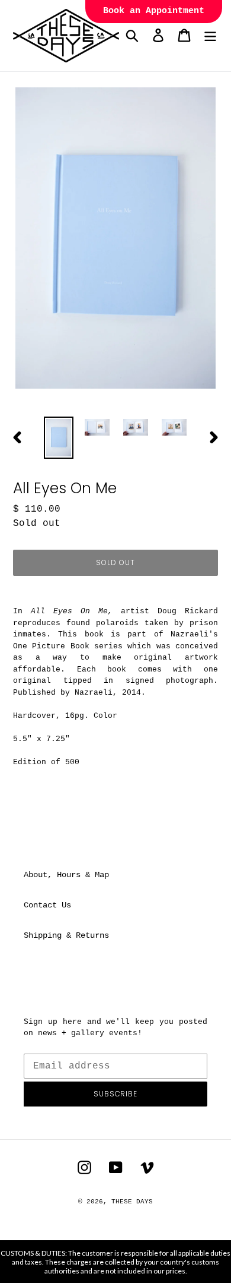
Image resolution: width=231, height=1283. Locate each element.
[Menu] (210, 35)
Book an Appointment (153, 11)
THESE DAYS (132, 1201)
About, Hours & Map (66, 874)
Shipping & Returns (66, 935)
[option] (59, 438)
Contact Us (47, 905)
